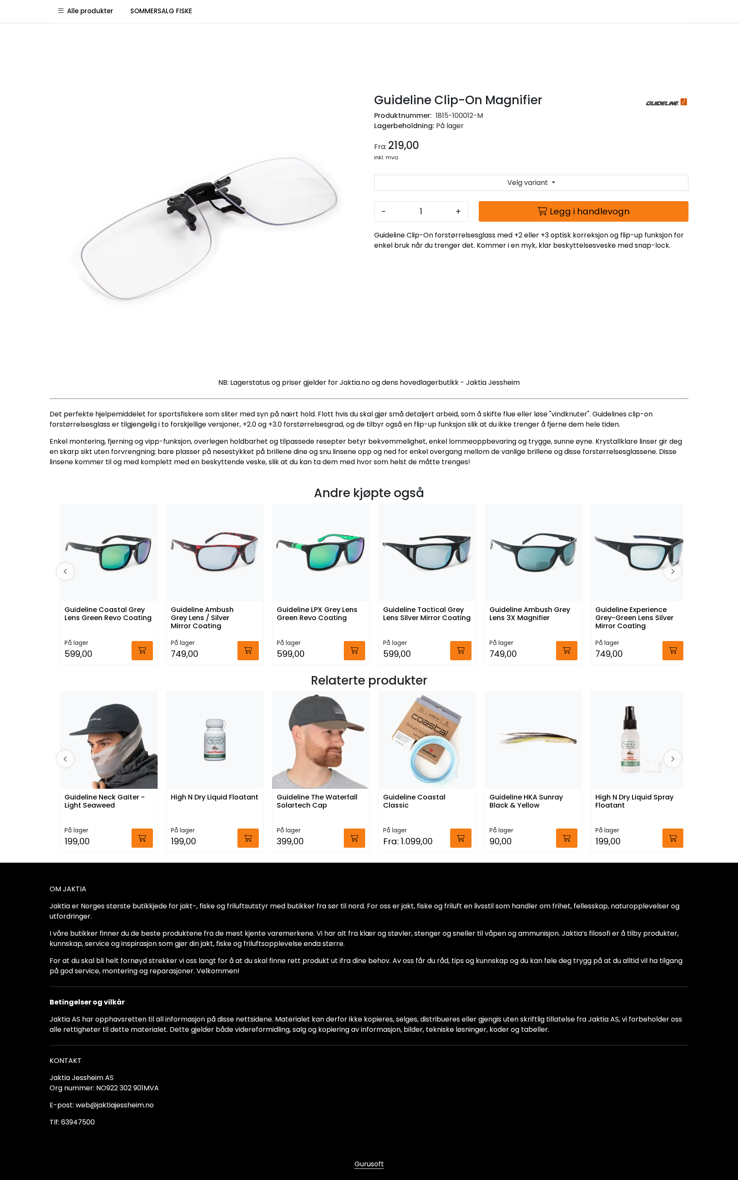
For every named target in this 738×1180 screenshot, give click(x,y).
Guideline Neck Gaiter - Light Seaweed (104, 801)
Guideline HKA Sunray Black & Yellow (526, 801)
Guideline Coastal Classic (414, 801)
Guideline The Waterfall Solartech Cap (317, 801)
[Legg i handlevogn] (142, 650)
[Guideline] (666, 103)
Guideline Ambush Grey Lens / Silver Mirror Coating (202, 618)
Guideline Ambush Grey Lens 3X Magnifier (529, 614)
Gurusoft (369, 1164)
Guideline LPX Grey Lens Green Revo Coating (317, 614)
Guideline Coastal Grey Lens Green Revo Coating (108, 614)
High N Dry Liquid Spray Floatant (634, 801)
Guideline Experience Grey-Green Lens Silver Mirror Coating (634, 618)
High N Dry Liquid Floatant (214, 797)
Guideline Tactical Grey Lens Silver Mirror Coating (427, 614)
